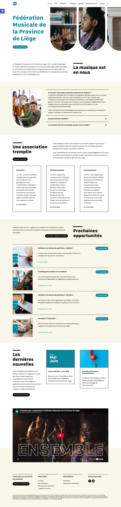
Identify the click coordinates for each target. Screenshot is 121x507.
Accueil (50, 3)
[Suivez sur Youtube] (93, 481)
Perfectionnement (57, 170)
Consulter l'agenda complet (57, 236)
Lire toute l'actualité (21, 395)
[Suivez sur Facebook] (89, 481)
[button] (2, 11)
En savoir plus (102, 248)
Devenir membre (20, 47)
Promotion (20, 170)
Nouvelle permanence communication (90, 372)
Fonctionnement (90, 170)
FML (56, 3)
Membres (63, 3)
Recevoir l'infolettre (21, 484)
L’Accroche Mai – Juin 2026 (58, 371)
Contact (102, 3)
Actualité (73, 3)
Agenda (80, 3)
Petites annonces (91, 3)
